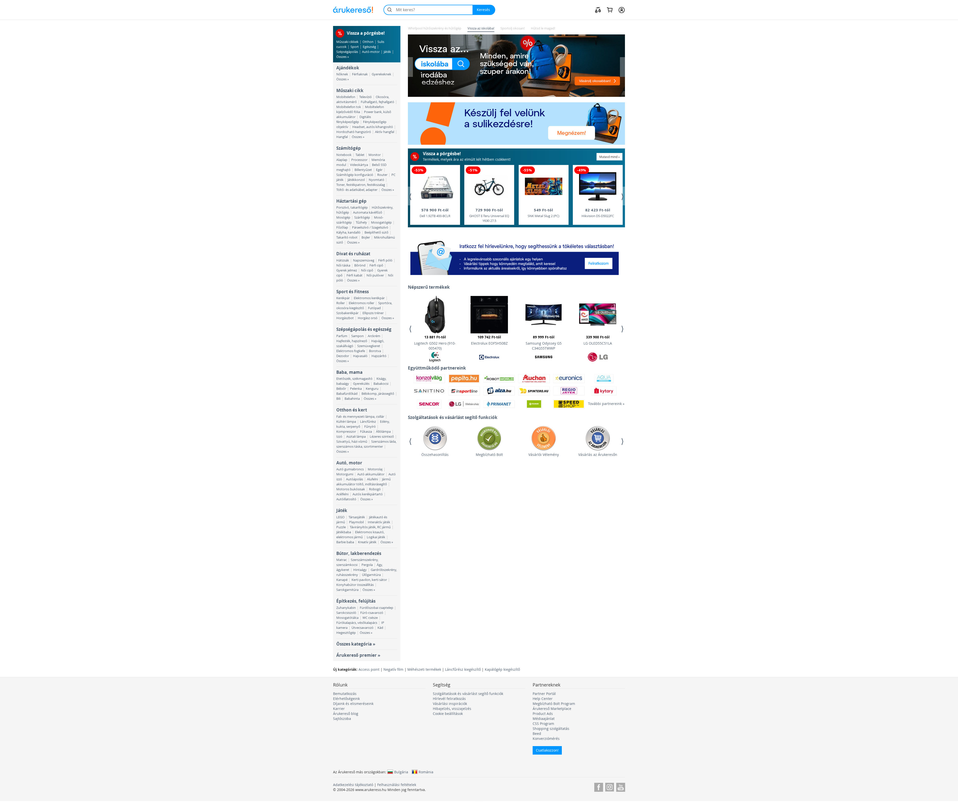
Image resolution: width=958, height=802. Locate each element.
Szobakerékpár (347, 313)
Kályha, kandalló (348, 232)
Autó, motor (349, 463)
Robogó (375, 489)
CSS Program (543, 723)
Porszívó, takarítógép (352, 207)
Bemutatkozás (345, 693)
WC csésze (370, 618)
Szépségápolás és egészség (363, 329)
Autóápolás (354, 479)
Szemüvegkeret (368, 346)
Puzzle (341, 527)
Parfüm (341, 336)
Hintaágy (360, 570)
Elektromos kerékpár (369, 298)
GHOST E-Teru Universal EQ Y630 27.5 (489, 215)
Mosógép (343, 217)
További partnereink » (603, 403)
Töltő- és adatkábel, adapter (356, 190)
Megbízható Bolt (489, 454)
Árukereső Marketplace (552, 708)
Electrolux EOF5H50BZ (489, 340)
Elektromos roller (361, 303)
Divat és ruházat (353, 254)
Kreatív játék (367, 542)
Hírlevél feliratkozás (449, 698)
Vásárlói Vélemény (543, 454)
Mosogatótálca (347, 618)
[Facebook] (598, 786)
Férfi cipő (376, 265)
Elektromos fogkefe (350, 351)
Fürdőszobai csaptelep (376, 608)
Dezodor (342, 356)
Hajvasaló (360, 356)
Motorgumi (344, 474)
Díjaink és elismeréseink (353, 703)
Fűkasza (366, 431)
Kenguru (372, 389)
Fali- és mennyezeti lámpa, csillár (360, 416)
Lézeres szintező (382, 436)
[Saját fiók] (621, 9)
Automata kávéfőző (367, 212)
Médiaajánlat (544, 718)
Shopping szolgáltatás (551, 728)
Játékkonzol (356, 180)
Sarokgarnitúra (347, 590)
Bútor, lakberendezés (358, 553)
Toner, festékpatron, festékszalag (360, 185)
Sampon (357, 336)
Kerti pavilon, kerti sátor (369, 580)
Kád (380, 628)
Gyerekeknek (381, 74)
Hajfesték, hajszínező (351, 341)
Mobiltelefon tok (348, 107)
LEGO (340, 517)
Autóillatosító (346, 499)
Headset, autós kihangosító (372, 127)
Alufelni (372, 479)
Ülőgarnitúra (371, 575)
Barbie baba (345, 542)
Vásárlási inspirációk (450, 703)
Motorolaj (375, 469)
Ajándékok (347, 68)
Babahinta (352, 399)
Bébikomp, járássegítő (377, 394)
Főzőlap (342, 227)
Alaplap (341, 160)
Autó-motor (371, 52)
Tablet (360, 155)
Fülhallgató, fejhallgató (377, 102)
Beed (537, 733)
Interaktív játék (379, 522)
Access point (369, 669)
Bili (338, 399)
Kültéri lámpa (346, 421)
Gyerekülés (361, 384)
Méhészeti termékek (424, 669)
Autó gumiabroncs (350, 469)
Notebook (344, 155)
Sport (355, 47)
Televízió (365, 97)
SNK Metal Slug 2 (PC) (543, 212)
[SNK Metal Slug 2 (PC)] (543, 186)
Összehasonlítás (435, 454)
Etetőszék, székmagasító (354, 379)
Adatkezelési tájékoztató (353, 784)
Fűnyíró (370, 426)
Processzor (359, 160)
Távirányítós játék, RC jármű (370, 527)
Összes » (342, 57)
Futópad (374, 308)
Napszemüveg (363, 260)
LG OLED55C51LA (598, 340)
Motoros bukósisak (350, 489)
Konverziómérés (546, 738)
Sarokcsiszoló (346, 613)
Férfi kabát (354, 275)
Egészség (369, 47)
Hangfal (342, 137)
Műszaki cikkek (347, 42)
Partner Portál (544, 693)
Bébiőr (341, 389)
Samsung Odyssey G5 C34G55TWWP (544, 343)
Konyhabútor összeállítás (355, 585)
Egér (379, 170)
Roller (340, 303)
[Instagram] (609, 786)
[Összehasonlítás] (598, 9)
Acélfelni (342, 494)
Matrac (341, 560)
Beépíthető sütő (376, 232)
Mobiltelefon (345, 97)
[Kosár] (609, 9)
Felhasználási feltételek (396, 784)
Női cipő (367, 270)
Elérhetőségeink (346, 698)
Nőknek (342, 74)
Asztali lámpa (356, 436)
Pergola (367, 565)
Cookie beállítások (448, 713)
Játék (387, 52)
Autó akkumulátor (370, 474)
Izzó (339, 436)
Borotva (375, 351)
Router (382, 175)
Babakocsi (380, 384)
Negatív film (393, 669)
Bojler (365, 237)
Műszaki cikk (349, 90)
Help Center (543, 698)
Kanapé (342, 580)
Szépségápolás (347, 52)
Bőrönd (359, 265)
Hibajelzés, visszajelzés (452, 708)
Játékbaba (343, 532)
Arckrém (374, 336)
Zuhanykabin (346, 608)
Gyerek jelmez (346, 270)
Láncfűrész (368, 421)
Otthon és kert (351, 410)
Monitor (374, 155)
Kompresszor (346, 431)
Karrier (339, 708)
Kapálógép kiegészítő (502, 669)
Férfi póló (385, 260)
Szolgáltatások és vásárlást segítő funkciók (468, 693)
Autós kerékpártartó (368, 494)
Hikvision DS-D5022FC (598, 212)
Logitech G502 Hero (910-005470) (435, 343)
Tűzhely (361, 222)
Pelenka (356, 389)
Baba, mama (349, 372)
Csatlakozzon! (547, 750)
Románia (426, 772)
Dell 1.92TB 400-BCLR (435, 212)
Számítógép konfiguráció (354, 175)
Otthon (367, 42)
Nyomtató (376, 180)
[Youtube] (620, 786)
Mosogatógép (381, 222)
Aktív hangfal (384, 132)
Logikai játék (376, 537)
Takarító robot (347, 237)
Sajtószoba (342, 718)
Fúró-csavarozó (371, 613)
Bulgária (401, 772)
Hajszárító (378, 356)
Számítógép (348, 148)
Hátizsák (342, 260)
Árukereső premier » (358, 655)
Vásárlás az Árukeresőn (597, 454)
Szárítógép (362, 217)
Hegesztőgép (346, 633)
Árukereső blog (345, 713)
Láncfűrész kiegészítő (463, 669)
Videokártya (359, 165)
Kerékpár (343, 298)
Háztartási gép (351, 201)
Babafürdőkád (347, 394)
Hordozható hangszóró (353, 132)
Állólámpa (383, 431)
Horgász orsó (367, 318)
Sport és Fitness (352, 291)
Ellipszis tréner (373, 313)
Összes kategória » (355, 644)
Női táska (343, 265)
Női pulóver (375, 275)
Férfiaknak (360, 74)
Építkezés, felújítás (355, 601)
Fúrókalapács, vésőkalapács (356, 623)
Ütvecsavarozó (362, 628)
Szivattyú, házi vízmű (351, 441)
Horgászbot (345, 318)
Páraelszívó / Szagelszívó (370, 227)
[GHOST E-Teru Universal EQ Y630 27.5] (489, 186)
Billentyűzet (363, 170)
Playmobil (356, 522)
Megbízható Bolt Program (554, 703)
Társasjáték (357, 517)
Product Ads (543, 713)
